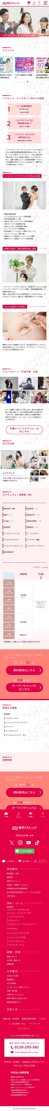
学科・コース (15, 903)
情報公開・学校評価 (11, 1018)
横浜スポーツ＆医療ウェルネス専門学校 (25, 1081)
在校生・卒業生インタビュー (18, 885)
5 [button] (27, 81)
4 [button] (24, 81)
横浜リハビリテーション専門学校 (23, 1087)
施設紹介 (10, 877)
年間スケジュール (13, 881)
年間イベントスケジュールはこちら (24, 430)
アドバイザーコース (16, 945)
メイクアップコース (16, 916)
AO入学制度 (11, 983)
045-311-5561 (21, 1065)
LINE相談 (10, 861)
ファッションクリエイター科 (18, 933)
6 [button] (30, 81)
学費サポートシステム (15, 994)
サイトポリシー (24, 1028)
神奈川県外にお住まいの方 (17, 998)
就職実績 (10, 964)
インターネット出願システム (18, 987)
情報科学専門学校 (17, 1077)
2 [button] (18, 81)
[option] (27, 68)
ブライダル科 (12, 928)
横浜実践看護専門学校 (19, 1095)
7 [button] (33, 81)
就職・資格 (14, 952)
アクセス (42, 1018)
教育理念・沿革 (13, 873)
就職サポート (12, 956)
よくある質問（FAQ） (18, 1023)
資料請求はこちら (24, 668)
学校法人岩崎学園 (20, 1072)
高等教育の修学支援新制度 (17, 888)
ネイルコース (14, 920)
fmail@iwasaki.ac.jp (26, 1052)
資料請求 (26, 861)
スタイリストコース (16, 941)
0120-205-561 (27, 1046)
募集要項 (10, 979)
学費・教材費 (12, 991)
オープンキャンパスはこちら (24, 686)
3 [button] (21, 81)
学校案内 (12, 869)
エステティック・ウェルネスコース (22, 924)
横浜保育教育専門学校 (20, 1091)
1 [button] (16, 81)
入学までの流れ (13, 976)
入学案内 (12, 971)
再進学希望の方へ (14, 1002)
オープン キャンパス (42, 861)
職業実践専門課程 (29, 1018)
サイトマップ (34, 1023)
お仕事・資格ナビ (14, 960)
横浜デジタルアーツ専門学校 (21, 1084)
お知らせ (12, 1009)
